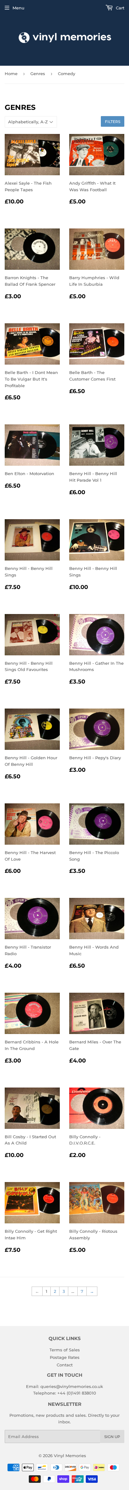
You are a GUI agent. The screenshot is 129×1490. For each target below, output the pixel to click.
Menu (18, 7)
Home (11, 73)
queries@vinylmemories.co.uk (71, 1386)
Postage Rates (65, 1357)
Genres (37, 73)
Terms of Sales (64, 1349)
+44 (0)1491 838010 (76, 1392)
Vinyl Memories (70, 1455)
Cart (119, 7)
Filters (112, 121)
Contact (65, 1364)
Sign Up (112, 1436)
